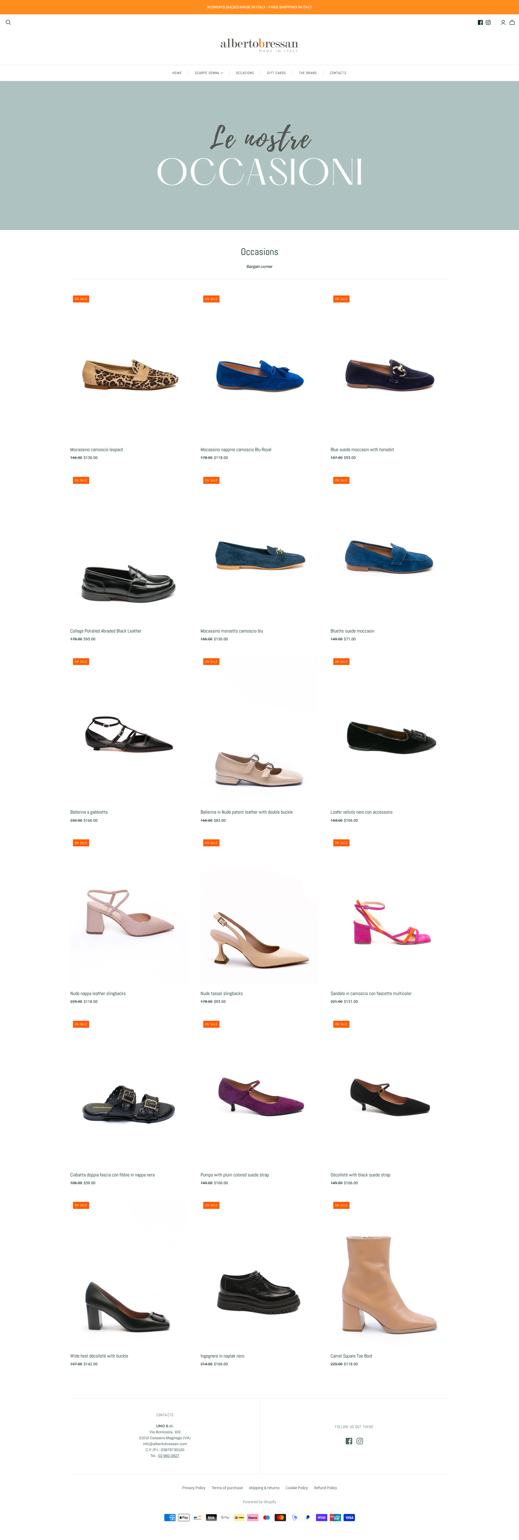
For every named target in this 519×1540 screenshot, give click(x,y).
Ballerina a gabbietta (89, 812)
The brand (308, 73)
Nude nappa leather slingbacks (98, 993)
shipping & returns (264, 1488)
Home (177, 73)
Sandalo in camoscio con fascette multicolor (371, 993)
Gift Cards (276, 73)
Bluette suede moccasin (352, 631)
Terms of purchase (227, 1488)
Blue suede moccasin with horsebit (362, 449)
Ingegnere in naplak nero (222, 1356)
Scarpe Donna (207, 73)
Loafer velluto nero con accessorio (361, 812)
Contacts (338, 73)
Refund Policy (325, 1488)
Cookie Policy (297, 1488)
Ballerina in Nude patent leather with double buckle (247, 812)
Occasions (245, 73)
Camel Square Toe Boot (351, 1356)
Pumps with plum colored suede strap (235, 1175)
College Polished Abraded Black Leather (105, 631)
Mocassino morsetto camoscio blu (232, 631)
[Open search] (8, 22)
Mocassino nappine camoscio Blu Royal (236, 449)
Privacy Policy (193, 1488)
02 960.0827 (168, 1456)
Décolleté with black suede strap (360, 1175)
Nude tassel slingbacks (222, 993)
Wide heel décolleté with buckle (99, 1356)
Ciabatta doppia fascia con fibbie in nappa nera (112, 1175)
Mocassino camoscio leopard (96, 449)
